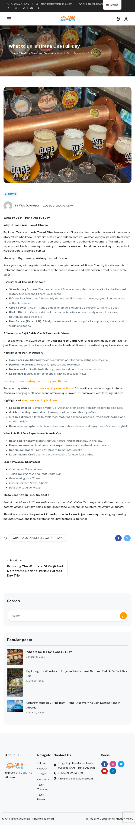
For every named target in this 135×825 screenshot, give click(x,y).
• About (42, 768)
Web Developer (27, 205)
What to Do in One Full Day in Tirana (37, 537)
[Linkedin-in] (113, 771)
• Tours (41, 774)
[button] (118, 19)
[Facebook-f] (104, 764)
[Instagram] (113, 764)
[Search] (123, 615)
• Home (41, 763)
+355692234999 (20, 3)
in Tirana (52, 388)
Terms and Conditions (99, 818)
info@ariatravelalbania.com (56, 3)
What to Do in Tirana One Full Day (49, 652)
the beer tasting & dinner (40, 400)
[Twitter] (121, 764)
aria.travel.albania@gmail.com (101, 3)
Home (12, 53)
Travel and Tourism (42, 53)
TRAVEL (23, 53)
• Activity (43, 779)
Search (13, 600)
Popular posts (19, 639)
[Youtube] (104, 771)
